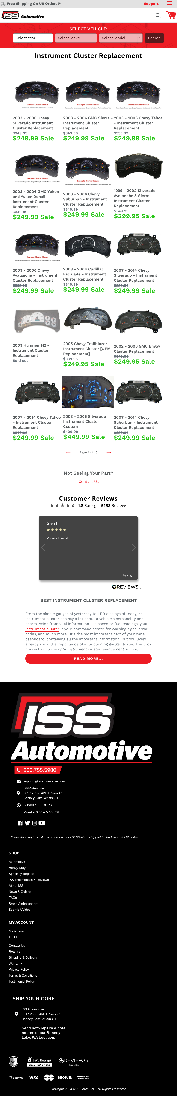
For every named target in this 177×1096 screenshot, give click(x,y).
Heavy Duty (17, 868)
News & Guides (20, 891)
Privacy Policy (19, 969)
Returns (14, 951)
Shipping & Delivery (23, 957)
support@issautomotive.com (44, 781)
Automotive (17, 862)
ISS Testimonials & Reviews (29, 879)
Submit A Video (20, 909)
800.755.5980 (40, 770)
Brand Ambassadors (23, 903)
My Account (17, 931)
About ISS (16, 885)
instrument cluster (42, 629)
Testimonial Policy (22, 981)
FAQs (13, 897)
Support (151, 3)
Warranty (15, 963)
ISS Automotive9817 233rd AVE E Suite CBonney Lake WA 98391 (43, 793)
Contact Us (89, 481)
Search (154, 38)
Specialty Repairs (21, 874)
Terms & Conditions (23, 975)
